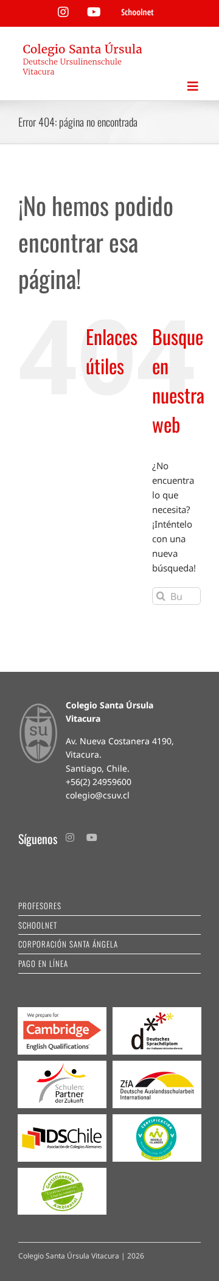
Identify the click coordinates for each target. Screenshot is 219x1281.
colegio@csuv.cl (98, 795)
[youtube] (91, 837)
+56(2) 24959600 (98, 781)
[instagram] (70, 837)
